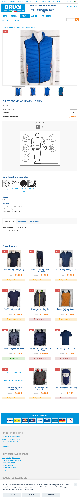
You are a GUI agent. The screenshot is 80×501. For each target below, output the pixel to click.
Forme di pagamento (8, 463)
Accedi (70, 1)
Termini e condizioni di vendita (11, 460)
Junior (34, 16)
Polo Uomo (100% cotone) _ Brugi (14, 310)
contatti (6, 20)
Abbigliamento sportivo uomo (11, 441)
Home (4, 16)
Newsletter (5, 446)
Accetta (50, 495)
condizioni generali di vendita (18, 1)
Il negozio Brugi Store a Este (11, 458)
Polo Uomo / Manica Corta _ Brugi (66, 349)
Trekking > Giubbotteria (25, 27)
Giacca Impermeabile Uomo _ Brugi (14, 349)
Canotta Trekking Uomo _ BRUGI (66, 310)
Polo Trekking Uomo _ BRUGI (66, 269)
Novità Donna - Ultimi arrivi (10, 444)
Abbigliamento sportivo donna (11, 439)
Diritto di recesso (7, 465)
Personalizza (12, 495)
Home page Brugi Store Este (11, 437)
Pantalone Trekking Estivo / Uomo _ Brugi (40, 270)
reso (16, 20)
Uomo (24, 16)
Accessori (47, 16)
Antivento (15, 188)
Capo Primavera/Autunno (7, 189)
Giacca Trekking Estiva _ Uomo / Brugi (14, 388)
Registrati (62, 1)
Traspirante (32, 188)
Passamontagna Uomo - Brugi (66, 387)
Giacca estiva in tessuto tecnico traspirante (40, 310)
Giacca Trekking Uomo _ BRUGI (40, 388)
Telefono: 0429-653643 (48, 1)
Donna (14, 16)
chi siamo (5, 1)
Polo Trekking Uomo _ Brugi (14, 269)
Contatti (4, 470)
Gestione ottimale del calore (23, 189)
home (4, 27)
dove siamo (33, 1)
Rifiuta (31, 495)
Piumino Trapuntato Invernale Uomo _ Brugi (40, 349)
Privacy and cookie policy (10, 467)
